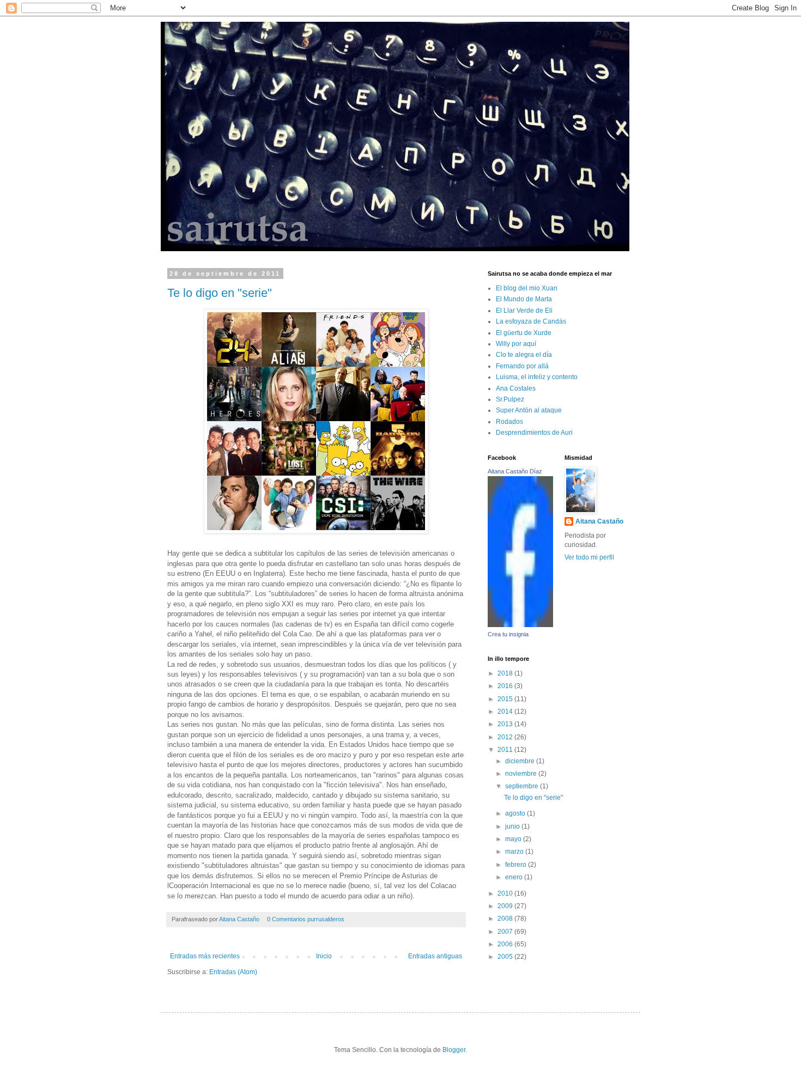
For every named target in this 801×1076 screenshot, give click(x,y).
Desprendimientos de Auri (534, 432)
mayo (514, 839)
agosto (516, 813)
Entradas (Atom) (233, 972)
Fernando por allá (522, 366)
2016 (505, 686)
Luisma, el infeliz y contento (537, 377)
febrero (516, 864)
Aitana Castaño (240, 919)
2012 (505, 737)
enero (514, 877)
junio (513, 826)
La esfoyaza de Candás (531, 321)
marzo (515, 851)
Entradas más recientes (205, 956)
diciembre (520, 761)
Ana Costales (516, 388)
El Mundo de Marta (524, 299)
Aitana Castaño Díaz (515, 471)
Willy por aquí (516, 344)
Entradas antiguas (435, 956)
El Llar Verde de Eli (524, 310)
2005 (505, 957)
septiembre (522, 786)
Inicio (324, 956)
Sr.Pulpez (510, 399)
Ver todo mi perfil (589, 557)
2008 (505, 918)
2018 (505, 673)
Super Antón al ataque (529, 410)
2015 (505, 699)
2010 (505, 893)
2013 (505, 724)
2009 (505, 906)
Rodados (509, 421)
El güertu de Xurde (523, 333)
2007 (505, 931)
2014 (505, 711)
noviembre (521, 773)
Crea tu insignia (508, 634)
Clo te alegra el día (524, 354)
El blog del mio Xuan (526, 288)
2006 (505, 944)
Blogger (453, 1050)
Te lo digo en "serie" (219, 293)
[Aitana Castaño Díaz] (520, 625)
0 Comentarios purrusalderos (305, 919)
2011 (505, 749)
